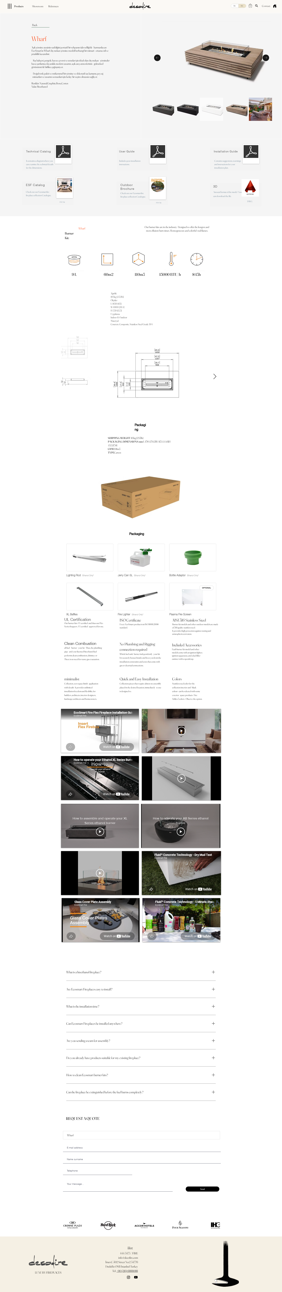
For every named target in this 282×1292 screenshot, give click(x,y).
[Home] (274, 6)
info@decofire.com (128, 1258)
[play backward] (64, 1225)
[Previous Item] (157, 58)
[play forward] (216, 1225)
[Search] (256, 6)
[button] (250, 6)
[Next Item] (266, 58)
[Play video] (181, 731)
